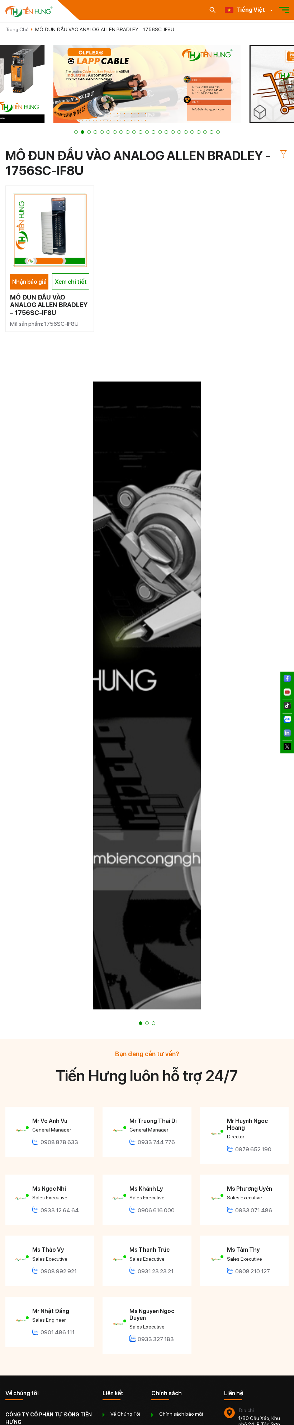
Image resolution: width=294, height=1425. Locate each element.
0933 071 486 (253, 1210)
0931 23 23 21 (156, 1271)
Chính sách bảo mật (181, 1414)
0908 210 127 (252, 1271)
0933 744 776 (156, 1142)
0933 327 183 (156, 1339)
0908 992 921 (59, 1271)
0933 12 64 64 (60, 1210)
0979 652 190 (253, 1149)
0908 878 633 (59, 1142)
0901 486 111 (58, 1332)
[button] (76, 132)
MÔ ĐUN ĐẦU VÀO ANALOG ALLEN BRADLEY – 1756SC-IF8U (104, 29)
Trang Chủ (17, 29)
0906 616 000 (156, 1210)
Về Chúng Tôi (125, 1414)
